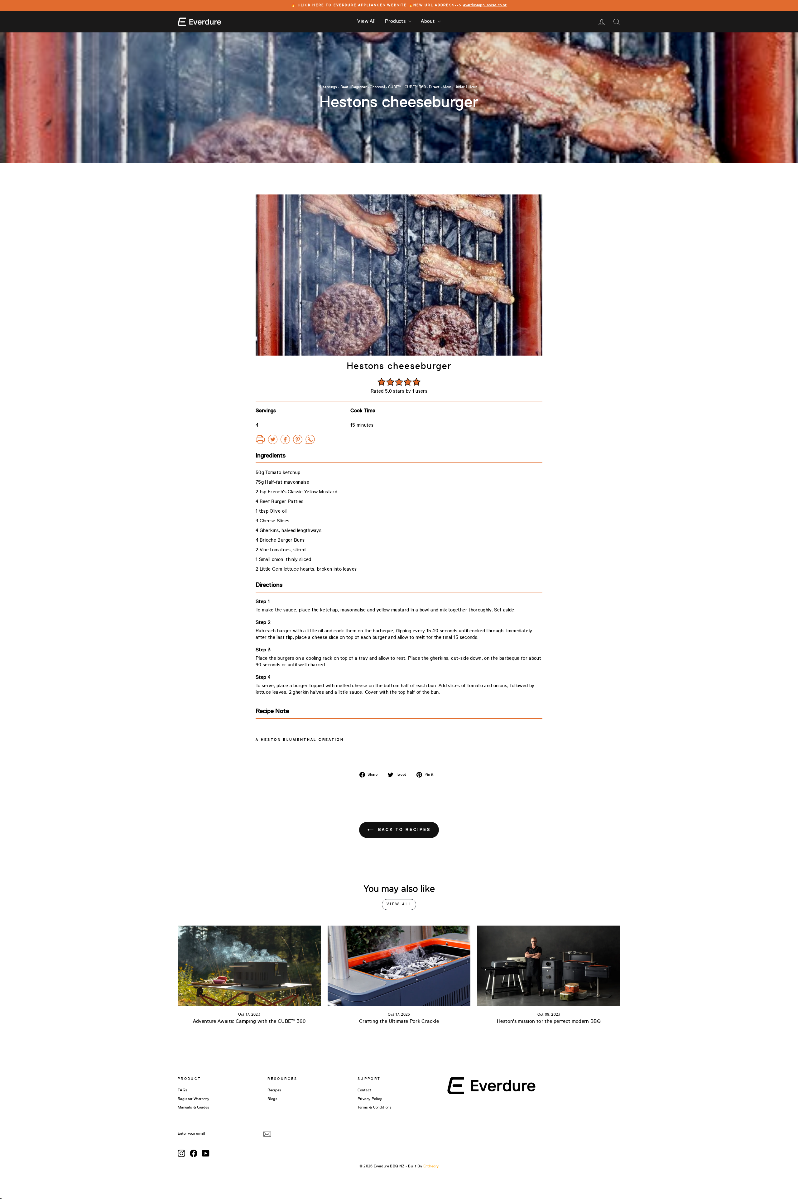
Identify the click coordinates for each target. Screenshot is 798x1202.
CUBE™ (394, 87)
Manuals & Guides (193, 1107)
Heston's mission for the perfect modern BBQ (549, 1021)
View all (399, 904)
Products (396, 21)
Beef (344, 87)
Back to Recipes (403, 830)
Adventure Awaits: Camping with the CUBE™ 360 (249, 1021)
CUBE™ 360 (415, 87)
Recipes (274, 1090)
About (428, 21)
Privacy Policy (370, 1099)
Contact (364, 1090)
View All (366, 21)
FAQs (182, 1090)
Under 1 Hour (465, 87)
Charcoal (377, 87)
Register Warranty (193, 1099)
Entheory (431, 1166)
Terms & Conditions (375, 1107)
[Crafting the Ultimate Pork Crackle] (399, 966)
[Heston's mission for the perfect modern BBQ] (548, 966)
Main (447, 87)
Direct (434, 87)
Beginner (359, 87)
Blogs (272, 1099)
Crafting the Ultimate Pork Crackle (399, 1021)
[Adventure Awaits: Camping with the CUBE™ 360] (249, 966)
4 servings (328, 87)
